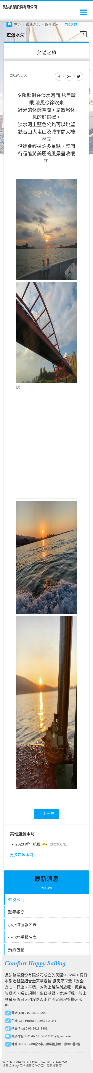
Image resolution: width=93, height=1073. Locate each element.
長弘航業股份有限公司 (19, 7)
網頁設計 (8, 1066)
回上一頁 (46, 813)
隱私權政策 (54, 1066)
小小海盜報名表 (22, 924)
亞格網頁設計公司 (31, 1066)
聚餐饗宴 (16, 912)
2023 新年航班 (28, 844)
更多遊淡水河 (21, 855)
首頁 (17, 24)
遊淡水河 (52, 24)
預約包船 (16, 950)
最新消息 (33, 24)
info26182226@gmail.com (55, 1036)
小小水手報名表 (22, 937)
